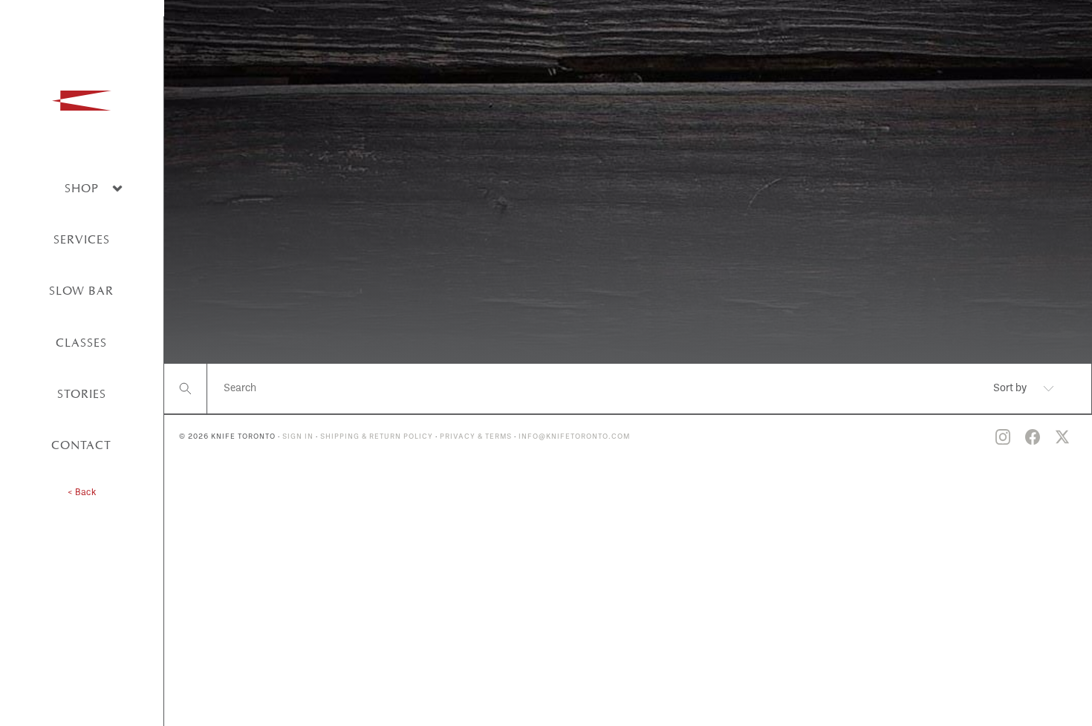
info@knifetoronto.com (574, 437)
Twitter (1062, 437)
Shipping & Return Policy (376, 437)
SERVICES (81, 239)
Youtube (973, 437)
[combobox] (1009, 389)
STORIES (81, 394)
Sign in (297, 437)
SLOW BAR (81, 291)
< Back (82, 492)
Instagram (1003, 437)
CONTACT (81, 445)
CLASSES (81, 343)
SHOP (82, 188)
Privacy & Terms (476, 437)
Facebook (1032, 437)
